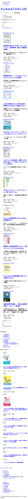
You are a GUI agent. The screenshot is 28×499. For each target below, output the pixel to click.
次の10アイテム (7, 27)
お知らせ (5, 345)
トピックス (6, 337)
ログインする (6, 1)
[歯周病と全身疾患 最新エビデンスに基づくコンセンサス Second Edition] (6, 243)
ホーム (5, 15)
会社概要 (5, 340)
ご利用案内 (6, 334)
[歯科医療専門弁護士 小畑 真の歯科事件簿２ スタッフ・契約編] (6, 301)
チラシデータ (6, 339)
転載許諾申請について (9, 491)
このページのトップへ (6, 467)
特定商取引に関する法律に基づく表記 (13, 476)
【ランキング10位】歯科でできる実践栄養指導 (13, 462)
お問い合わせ (6, 346)
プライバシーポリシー (9, 478)
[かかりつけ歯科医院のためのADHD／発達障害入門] (7, 215)
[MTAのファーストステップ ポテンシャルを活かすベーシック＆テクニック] (7, 129)
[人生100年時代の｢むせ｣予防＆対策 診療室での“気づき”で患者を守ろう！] (7, 100)
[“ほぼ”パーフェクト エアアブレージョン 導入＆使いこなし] (6, 187)
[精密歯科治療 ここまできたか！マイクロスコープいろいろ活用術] (6, 72)
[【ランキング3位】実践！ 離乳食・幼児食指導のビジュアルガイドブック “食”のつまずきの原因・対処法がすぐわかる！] (6, 405)
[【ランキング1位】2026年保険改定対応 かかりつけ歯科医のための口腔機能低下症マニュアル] (6, 363)
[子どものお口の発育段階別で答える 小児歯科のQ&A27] (6, 273)
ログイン (5, 470)
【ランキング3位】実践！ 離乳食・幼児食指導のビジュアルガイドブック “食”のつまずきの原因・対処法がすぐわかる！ (15, 410)
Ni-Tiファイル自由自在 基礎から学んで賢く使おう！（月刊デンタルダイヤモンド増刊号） (15, 162)
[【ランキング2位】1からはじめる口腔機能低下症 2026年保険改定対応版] (7, 384)
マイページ (6, 4)
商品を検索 (17, 12)
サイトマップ (6, 492)
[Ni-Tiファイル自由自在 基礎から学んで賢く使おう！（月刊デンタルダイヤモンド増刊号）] (6, 157)
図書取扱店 (6, 336)
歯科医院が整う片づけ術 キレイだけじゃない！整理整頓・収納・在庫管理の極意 (15, 47)
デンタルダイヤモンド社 (14, 8)
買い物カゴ (6, 3)
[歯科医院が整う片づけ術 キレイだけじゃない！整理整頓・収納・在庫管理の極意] (7, 42)
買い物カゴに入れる (8, 33)
